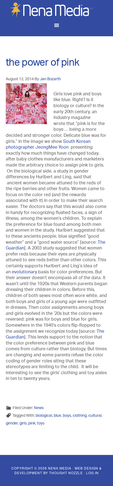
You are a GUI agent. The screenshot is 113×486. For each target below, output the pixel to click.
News (39, 408)
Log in (92, 472)
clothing (80, 416)
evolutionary (24, 272)
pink (31, 423)
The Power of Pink (42, 64)
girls (23, 423)
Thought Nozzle (66, 472)
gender (12, 423)
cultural (94, 416)
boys (67, 416)
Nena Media (56, 9)
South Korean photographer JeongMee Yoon (48, 144)
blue (57, 416)
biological (44, 416)
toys (40, 423)
